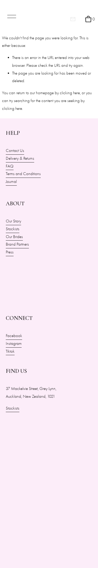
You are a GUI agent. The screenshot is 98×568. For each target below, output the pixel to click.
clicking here (70, 92)
